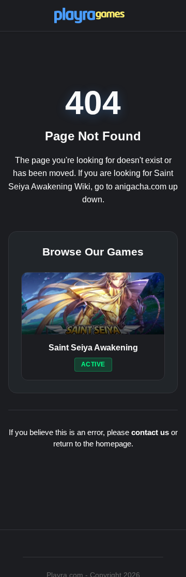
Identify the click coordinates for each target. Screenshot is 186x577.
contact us (150, 432)
